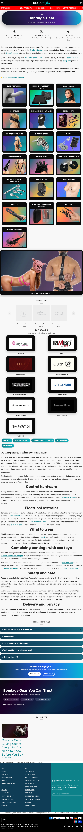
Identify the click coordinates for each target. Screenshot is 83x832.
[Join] (79, 793)
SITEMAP (28, 802)
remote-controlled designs (12, 556)
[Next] (73, 313)
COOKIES (5, 805)
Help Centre (34, 673)
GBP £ (5, 820)
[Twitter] (69, 826)
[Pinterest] (77, 826)
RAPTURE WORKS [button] (29, 790)
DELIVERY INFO (30, 774)
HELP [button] (26, 768)
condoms (64, 568)
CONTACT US (29, 784)
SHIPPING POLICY (8, 796)
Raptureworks (8, 824)
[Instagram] (81, 826)
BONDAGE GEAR (7, 777)
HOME (4, 771)
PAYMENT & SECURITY (32, 799)
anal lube (74, 568)
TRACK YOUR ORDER (32, 780)
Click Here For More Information (13, 704)
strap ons (67, 61)
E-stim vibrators (36, 50)
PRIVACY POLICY (7, 799)
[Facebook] (65, 826)
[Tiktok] (73, 826)
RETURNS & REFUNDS (32, 777)
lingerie (42, 537)
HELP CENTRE (29, 771)
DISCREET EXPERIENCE (32, 796)
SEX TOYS (5, 774)
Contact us (48, 674)
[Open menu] (4, 3)
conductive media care (37, 522)
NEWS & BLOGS (30, 805)
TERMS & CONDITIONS (9, 802)
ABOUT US (5, 793)
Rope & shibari (12, 53)
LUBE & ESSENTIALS (8, 784)
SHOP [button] (3, 768)
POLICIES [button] (4, 790)
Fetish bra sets (72, 58)
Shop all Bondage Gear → (13, 77)
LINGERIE (5, 780)
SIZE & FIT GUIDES (31, 787)
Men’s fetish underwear (34, 58)
